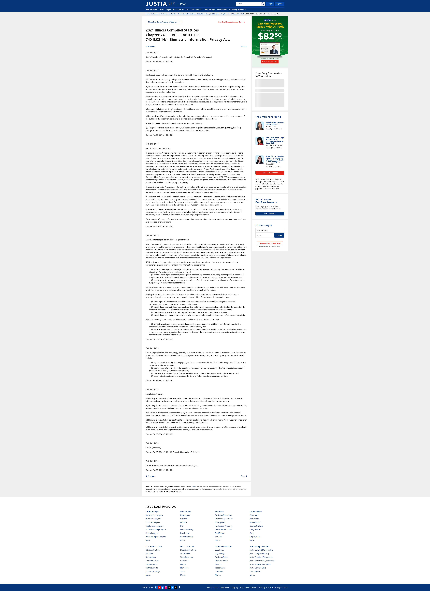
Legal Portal (224, 588)
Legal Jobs (219, 550)
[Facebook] (162, 587)
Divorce (183, 522)
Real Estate (219, 533)
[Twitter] (175, 587)
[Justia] (156, 4)
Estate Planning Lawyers (156, 529)
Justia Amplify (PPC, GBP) (260, 564)
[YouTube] (159, 587)
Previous (151, 46)
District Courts (152, 568)
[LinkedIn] (156, 587)
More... (148, 540)
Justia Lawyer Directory (259, 553)
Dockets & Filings (153, 571)
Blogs (252, 533)
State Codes (185, 553)
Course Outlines (256, 526)
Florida (183, 564)
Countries (219, 571)
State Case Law (186, 557)
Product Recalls (221, 560)
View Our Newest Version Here (230, 22)
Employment (220, 522)
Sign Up (279, 4)
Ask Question (269, 213)
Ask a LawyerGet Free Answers (266, 201)
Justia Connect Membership (261, 550)
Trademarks (220, 568)
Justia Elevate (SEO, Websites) (262, 560)
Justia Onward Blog (258, 568)
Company (234, 588)
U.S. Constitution (153, 550)
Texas (182, 571)
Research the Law (180, 10)
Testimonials (255, 571)
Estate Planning (187, 529)
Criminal (183, 519)
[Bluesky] (172, 587)
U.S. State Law (187, 546)
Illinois (194, 487)
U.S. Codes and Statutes (167, 14)
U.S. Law (154, 14)
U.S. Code (149, 553)
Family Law (184, 533)
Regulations (151, 557)
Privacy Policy (265, 588)
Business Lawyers (153, 519)
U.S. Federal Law (154, 546)
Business (219, 511)
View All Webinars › (270, 172)
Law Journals (255, 529)
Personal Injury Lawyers (156, 536)
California (184, 560)
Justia (148, 14)
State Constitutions (188, 550)
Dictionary (254, 515)
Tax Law (218, 536)
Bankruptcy (185, 515)
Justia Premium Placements (261, 557)
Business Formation (223, 515)
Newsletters (222, 10)
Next (243, 46)
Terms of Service (251, 588)
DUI (182, 526)
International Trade (223, 529)
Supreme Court (152, 560)
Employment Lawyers (154, 526)
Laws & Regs (209, 10)
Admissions (254, 519)
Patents (218, 564)
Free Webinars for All (268, 116)
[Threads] (169, 587)
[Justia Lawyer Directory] (179, 587)
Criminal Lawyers (153, 522)
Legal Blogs (220, 553)
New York (184, 568)
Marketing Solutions (237, 10)
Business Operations (224, 519)
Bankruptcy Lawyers (154, 515)
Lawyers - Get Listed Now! (270, 243)
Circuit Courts (151, 564)
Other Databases (223, 546)
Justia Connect (212, 588)
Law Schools (195, 10)
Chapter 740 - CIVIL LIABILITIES (232, 14)
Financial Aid (255, 522)
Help (241, 588)
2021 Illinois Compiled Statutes (208, 14)
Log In (270, 4)
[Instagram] (166, 587)
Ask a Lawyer (165, 10)
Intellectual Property (223, 526)
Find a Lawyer (151, 10)
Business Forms (221, 557)
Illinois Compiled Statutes (187, 14)
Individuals (185, 511)
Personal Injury (186, 536)
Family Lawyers (152, 533)
